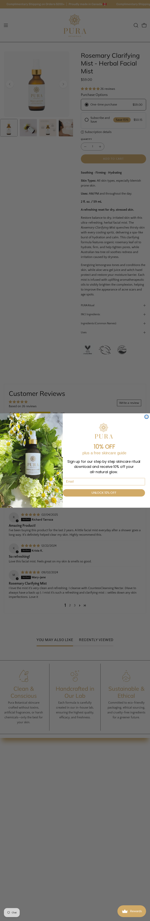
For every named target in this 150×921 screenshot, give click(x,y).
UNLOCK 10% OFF (103, 493)
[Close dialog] (146, 417)
